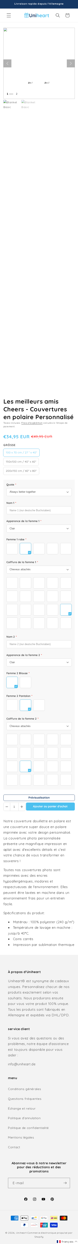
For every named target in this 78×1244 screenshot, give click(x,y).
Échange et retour (22, 1108)
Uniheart (21, 1232)
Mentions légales (21, 1137)
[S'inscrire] (65, 1183)
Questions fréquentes (24, 1099)
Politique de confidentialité (28, 1128)
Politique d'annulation (24, 1118)
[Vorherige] (7, 63)
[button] (9, 15)
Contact (14, 1147)
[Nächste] (71, 63)
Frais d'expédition (32, 423)
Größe (9, 445)
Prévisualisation (39, 797)
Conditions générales (24, 1089)
